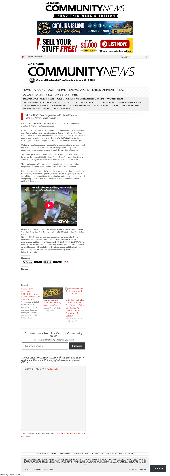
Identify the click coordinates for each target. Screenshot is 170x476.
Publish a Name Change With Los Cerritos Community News (80, 99)
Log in (130, 469)
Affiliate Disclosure (115, 99)
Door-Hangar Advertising (80, 106)
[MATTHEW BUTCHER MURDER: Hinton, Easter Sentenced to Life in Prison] (32, 303)
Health (122, 89)
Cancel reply (56, 369)
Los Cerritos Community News (41, 469)
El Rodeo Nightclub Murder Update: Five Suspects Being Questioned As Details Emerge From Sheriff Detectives (74, 308)
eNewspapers (79, 89)
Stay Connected (35, 57)
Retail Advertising (108, 102)
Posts (136, 469)
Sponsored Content (62, 109)
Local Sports (33, 94)
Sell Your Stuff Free (62, 94)
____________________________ (85, 37)
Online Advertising (101, 106)
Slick (48, 368)
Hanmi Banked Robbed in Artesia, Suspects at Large (52, 302)
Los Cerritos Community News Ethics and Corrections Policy (47, 102)
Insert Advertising (59, 106)
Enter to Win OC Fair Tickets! (86, 102)
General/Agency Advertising (129, 102)
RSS (85, 464)
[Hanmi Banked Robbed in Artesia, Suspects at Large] (53, 293)
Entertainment (103, 89)
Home (27, 89)
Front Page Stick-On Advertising (36, 106)
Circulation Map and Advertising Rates (38, 99)
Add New (143, 469)
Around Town (44, 89)
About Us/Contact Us (31, 109)
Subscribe (46, 109)
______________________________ (85, 19)
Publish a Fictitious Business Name (125, 106)
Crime (61, 89)
